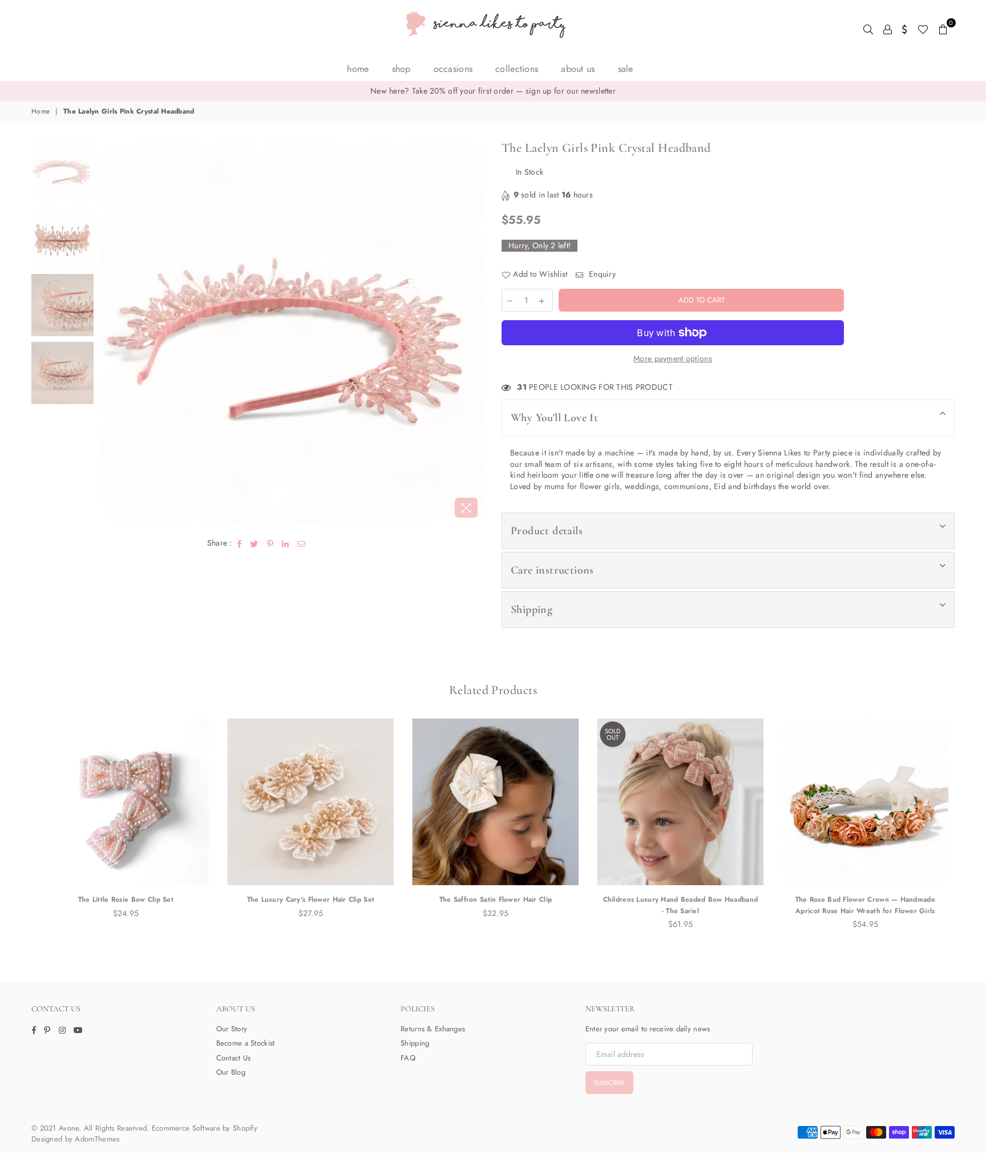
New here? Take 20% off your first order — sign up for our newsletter (493, 90)
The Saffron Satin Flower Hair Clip (493, 899)
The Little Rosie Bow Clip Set (123, 899)
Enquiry (601, 274)
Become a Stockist (245, 1043)
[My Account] (887, 28)
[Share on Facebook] (239, 543)
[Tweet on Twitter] (254, 543)
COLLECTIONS (516, 68)
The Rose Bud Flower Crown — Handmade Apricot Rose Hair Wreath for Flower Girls (863, 905)
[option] (493, 91)
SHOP (401, 68)
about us (578, 68)
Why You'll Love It (554, 418)
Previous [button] (109, 331)
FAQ (408, 1057)
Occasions (453, 68)
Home (358, 68)
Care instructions (552, 570)
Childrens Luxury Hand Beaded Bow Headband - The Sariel (678, 905)
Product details (547, 531)
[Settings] (904, 28)
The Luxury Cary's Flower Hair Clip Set (309, 899)
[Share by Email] (301, 543)
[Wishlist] (923, 28)
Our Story (232, 1028)
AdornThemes (97, 1138)
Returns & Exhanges (433, 1028)
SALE (625, 68)
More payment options (672, 358)
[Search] (868, 28)
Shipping (531, 609)
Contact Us (233, 1057)
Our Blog (230, 1072)
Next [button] (474, 331)
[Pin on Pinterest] (270, 543)
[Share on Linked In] (285, 543)
